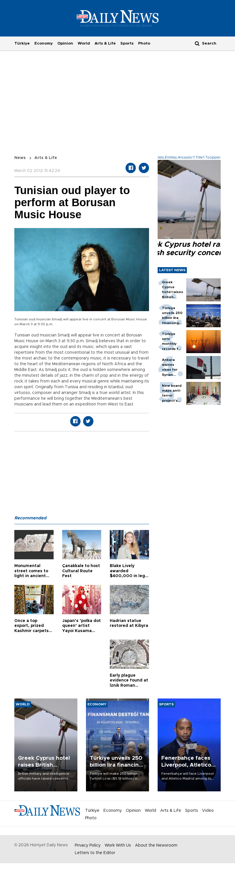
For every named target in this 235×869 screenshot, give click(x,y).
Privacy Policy (88, 845)
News (20, 158)
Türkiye (22, 43)
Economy (43, 43)
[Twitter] (144, 168)
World (84, 43)
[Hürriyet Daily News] (118, 18)
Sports (127, 43)
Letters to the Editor (95, 853)
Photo (144, 43)
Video (208, 811)
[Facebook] (131, 168)
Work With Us (118, 845)
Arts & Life (105, 43)
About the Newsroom (156, 845)
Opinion (65, 43)
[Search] (197, 43)
